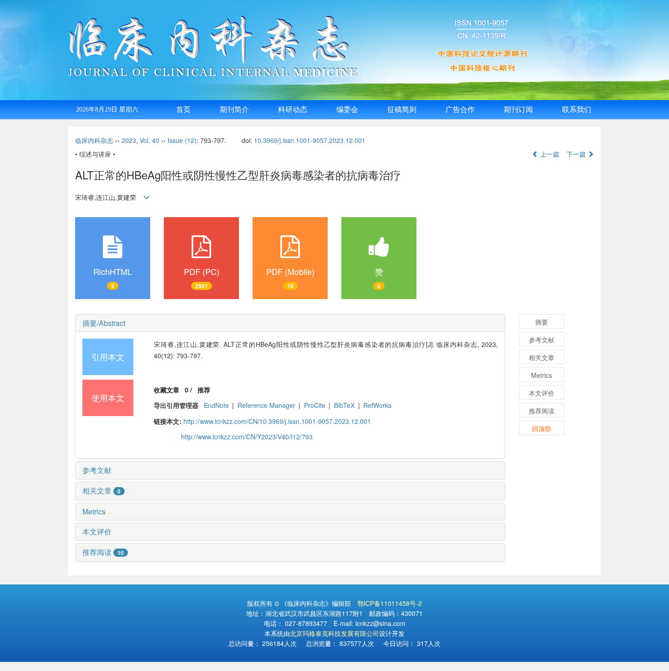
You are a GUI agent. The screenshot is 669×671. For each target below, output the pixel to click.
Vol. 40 (149, 140)
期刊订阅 (518, 109)
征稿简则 (401, 109)
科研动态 (292, 109)
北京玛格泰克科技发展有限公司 (334, 633)
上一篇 (548, 153)
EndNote (216, 405)
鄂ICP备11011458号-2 (389, 603)
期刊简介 (234, 109)
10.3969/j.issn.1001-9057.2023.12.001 (309, 140)
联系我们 (576, 109)
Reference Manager (266, 405)
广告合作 (460, 109)
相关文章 (101, 490)
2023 (129, 140)
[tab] (290, 323)
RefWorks (377, 405)
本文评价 (97, 531)
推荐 (204, 389)
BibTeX (344, 405)
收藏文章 (166, 389)
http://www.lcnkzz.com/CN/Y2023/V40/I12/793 (247, 436)
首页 (183, 109)
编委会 (347, 109)
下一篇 (577, 153)
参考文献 (97, 470)
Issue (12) (182, 140)
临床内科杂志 (94, 140)
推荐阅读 (103, 552)
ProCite (314, 405)
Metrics (94, 511)
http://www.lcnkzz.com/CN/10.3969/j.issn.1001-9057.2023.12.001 (277, 421)
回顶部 (541, 428)
